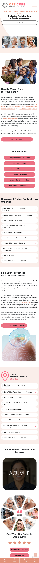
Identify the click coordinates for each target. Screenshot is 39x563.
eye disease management (28, 109)
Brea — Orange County (11, 255)
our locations (26, 302)
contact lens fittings (16, 106)
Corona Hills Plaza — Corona (13, 243)
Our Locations (17, 139)
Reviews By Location (19, 549)
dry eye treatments (8, 109)
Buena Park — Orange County (14, 260)
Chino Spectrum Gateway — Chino (15, 238)
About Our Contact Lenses (14, 325)
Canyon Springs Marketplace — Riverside (14, 226)
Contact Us (19, 555)
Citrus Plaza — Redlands (12, 233)
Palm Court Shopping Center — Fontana (14, 209)
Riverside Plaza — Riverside (13, 220)
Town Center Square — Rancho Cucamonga (14, 249)
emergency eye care (10, 119)
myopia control (31, 106)
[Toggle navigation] (34, 5)
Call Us (19, 22)
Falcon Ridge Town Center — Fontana (17, 215)
